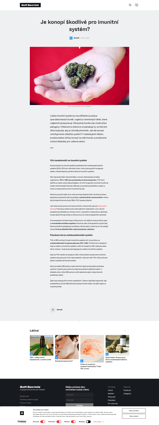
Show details (97, 421)
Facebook (127, 390)
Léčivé (34, 331)
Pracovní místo (25, 403)
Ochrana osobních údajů (29, 399)
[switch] (58, 421)
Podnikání (111, 400)
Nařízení (111, 394)
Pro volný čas (113, 403)
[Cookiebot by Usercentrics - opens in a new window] (22, 422)
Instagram (127, 394)
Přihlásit (79, 405)
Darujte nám (24, 396)
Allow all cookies (134, 410)
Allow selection (134, 416)
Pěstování (111, 397)
